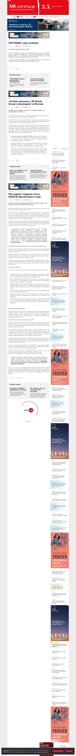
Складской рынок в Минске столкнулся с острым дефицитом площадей (59, 580)
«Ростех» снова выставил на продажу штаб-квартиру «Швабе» (59, 515)
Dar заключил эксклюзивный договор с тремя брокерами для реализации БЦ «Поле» (60, 323)
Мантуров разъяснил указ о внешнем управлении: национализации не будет (57, 587)
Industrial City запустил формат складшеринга (58, 330)
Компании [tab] (64, 148)
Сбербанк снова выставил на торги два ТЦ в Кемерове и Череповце (59, 239)
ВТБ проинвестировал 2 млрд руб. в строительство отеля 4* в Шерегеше (59, 232)
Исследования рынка (56, 151)
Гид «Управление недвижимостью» (55, 16)
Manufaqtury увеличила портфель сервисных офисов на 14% (59, 470)
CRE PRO (38, 16)
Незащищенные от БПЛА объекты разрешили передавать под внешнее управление (59, 645)
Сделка (53, 208)
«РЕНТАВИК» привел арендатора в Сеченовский (17, 80)
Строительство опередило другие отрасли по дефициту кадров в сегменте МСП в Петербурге (59, 420)
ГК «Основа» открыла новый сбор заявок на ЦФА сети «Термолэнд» (59, 500)
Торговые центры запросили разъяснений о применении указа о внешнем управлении (59, 287)
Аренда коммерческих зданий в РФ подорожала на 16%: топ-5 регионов (58, 310)
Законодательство (56, 584)
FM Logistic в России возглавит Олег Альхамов (37, 390)
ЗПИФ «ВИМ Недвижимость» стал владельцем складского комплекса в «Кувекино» (59, 594)
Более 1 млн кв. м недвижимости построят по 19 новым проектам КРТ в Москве (59, 703)
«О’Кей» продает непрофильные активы (38, 171)
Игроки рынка (55, 166)
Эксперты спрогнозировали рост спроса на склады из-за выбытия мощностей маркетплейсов (59, 484)
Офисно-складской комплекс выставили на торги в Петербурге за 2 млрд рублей (59, 671)
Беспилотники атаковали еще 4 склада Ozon (58, 697)
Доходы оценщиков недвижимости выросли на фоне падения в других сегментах (59, 346)
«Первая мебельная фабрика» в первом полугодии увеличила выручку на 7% (58, 477)
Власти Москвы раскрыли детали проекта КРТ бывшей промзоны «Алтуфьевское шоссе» (59, 463)
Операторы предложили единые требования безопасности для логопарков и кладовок (58, 572)
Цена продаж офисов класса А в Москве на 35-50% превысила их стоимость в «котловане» (59, 301)
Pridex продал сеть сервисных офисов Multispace (58, 664)
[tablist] (60, 148)
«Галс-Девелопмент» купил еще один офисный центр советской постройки (59, 506)
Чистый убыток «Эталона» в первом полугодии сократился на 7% (59, 225)
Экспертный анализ (56, 481)
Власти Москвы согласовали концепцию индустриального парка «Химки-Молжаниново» (59, 389)
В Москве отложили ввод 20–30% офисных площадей (59, 690)
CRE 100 (31, 16)
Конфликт (54, 334)
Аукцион (54, 236)
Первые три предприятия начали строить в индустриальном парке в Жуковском (59, 493)
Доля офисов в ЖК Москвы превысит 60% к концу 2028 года (59, 317)
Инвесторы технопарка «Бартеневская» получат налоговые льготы (59, 218)
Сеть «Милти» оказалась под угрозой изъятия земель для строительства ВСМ (58, 337)
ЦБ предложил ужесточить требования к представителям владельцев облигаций (58, 396)
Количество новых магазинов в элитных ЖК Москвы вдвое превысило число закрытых (58, 154)
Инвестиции (54, 298)
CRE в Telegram (55, 406)
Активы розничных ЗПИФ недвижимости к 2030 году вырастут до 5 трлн (58, 404)
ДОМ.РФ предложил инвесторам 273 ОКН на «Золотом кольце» (59, 678)
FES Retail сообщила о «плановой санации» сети (59, 658)
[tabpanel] (60, 453)
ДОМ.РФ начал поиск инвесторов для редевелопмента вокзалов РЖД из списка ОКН (59, 747)
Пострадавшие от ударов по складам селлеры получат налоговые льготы (59, 684)
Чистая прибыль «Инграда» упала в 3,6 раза (59, 168)
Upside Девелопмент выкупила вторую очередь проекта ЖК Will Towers (59, 211)
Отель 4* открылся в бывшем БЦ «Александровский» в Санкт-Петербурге (59, 602)
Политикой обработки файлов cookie (41, 752)
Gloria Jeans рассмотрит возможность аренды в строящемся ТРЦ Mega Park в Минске (59, 521)
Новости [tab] (55, 148)
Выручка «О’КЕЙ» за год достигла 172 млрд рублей (18, 172)
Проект (53, 215)
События (54, 599)
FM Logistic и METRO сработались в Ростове (18, 389)
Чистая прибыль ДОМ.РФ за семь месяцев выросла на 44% (59, 528)
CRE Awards (27, 16)
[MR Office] (38, 7)
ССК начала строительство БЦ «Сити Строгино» (60, 294)
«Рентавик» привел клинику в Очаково (37, 79)
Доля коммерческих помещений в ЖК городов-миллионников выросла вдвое (58, 161)
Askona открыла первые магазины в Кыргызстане (59, 652)
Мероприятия (42, 16)
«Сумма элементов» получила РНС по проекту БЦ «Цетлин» (59, 281)
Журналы (46, 16)
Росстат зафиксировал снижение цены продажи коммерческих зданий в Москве (59, 412)
